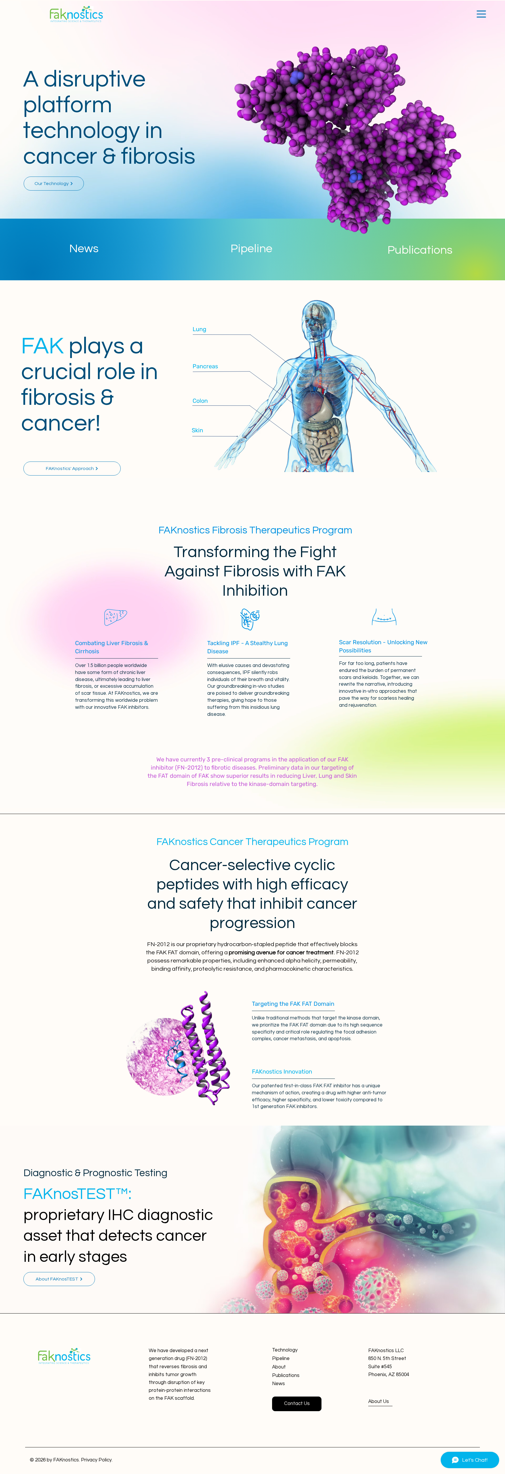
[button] (481, 14)
